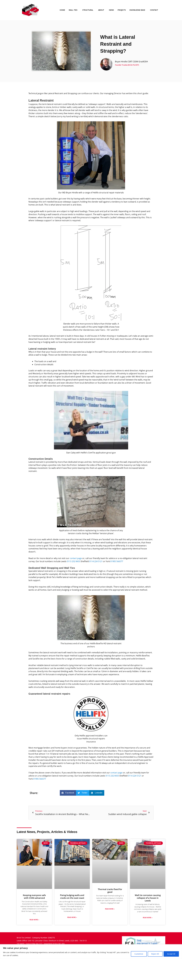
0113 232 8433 (73, 561)
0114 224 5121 (96, 561)
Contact (154, 10)
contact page (76, 558)
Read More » (34, 920)
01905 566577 (116, 561)
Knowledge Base (137, 10)
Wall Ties (73, 10)
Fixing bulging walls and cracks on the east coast (72, 896)
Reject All (155, 954)
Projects (122, 10)
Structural (87, 10)
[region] (91, 951)
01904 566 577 (36, 944)
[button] (68, 793)
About (101, 10)
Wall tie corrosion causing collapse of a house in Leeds (148, 898)
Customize (138, 954)
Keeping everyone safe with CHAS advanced (34, 896)
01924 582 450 (59, 944)
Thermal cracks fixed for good (110, 890)
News (111, 10)
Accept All (171, 954)
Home (62, 10)
